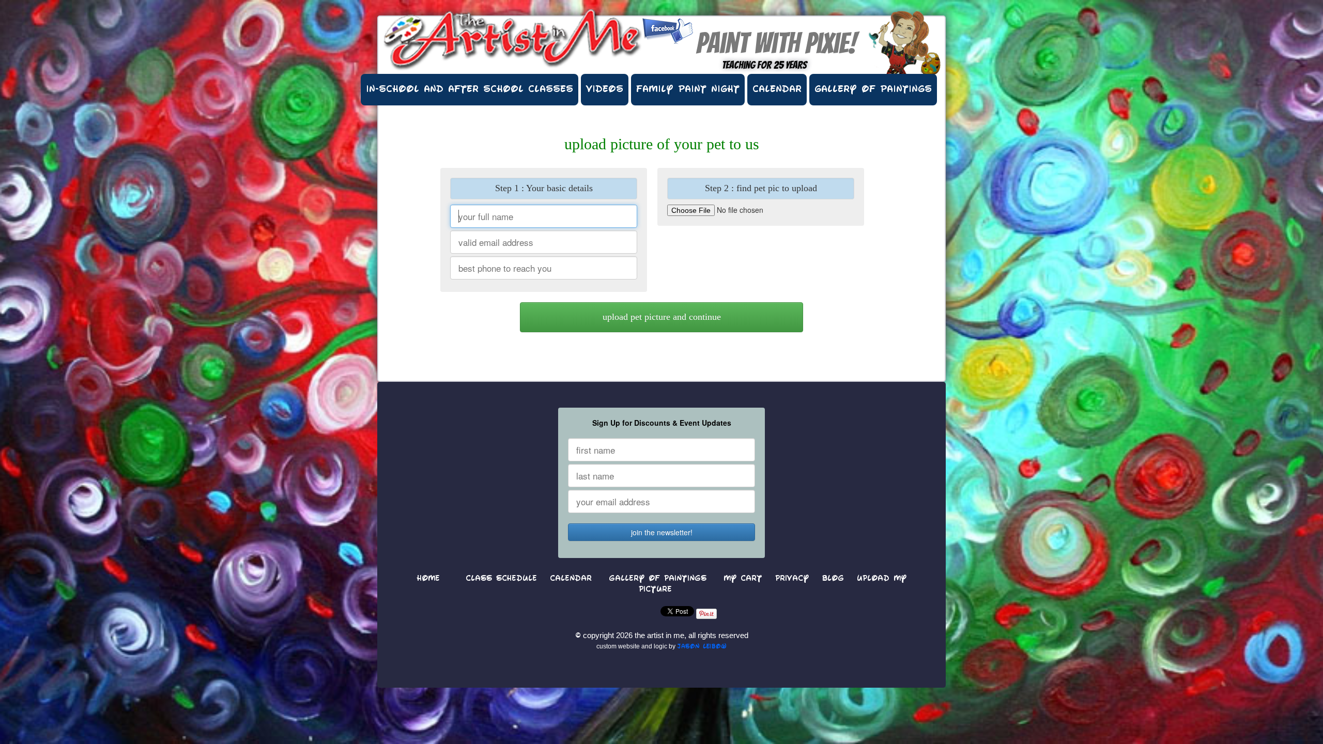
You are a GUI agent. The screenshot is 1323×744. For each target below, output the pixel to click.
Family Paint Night (688, 89)
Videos (604, 89)
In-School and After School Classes (469, 89)
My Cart (743, 579)
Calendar (777, 89)
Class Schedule (501, 579)
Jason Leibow (702, 646)
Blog (833, 579)
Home (428, 579)
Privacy (792, 579)
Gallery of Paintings (873, 89)
